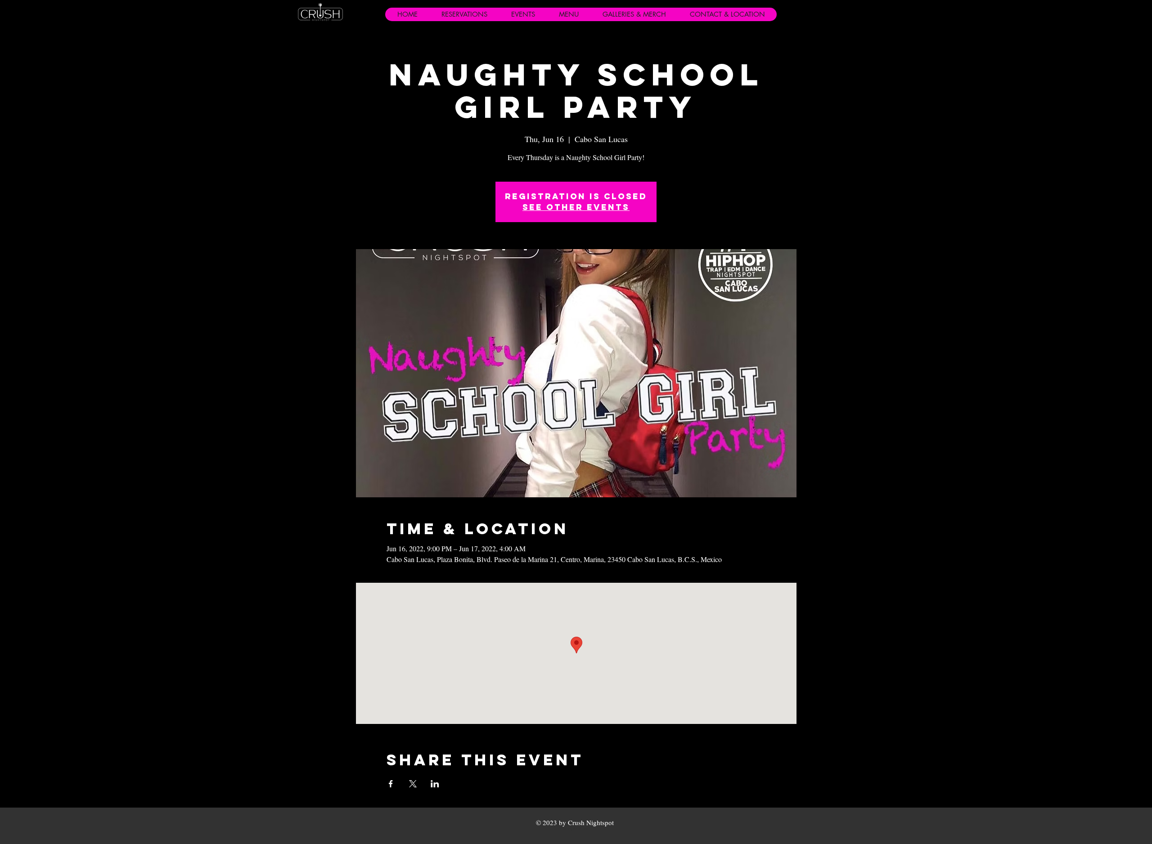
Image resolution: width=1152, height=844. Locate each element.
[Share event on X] (413, 783)
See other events (576, 207)
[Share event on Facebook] (391, 783)
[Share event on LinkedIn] (435, 783)
